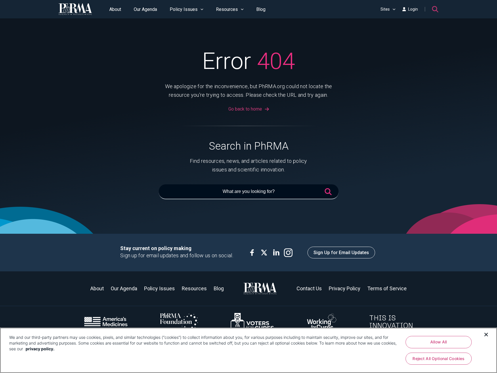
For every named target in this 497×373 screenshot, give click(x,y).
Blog (260, 9)
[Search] (435, 9)
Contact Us (309, 288)
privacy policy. (40, 348)
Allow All (438, 341)
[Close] (486, 334)
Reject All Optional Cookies (438, 358)
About (115, 9)
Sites (385, 9)
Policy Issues (184, 9)
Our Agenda (145, 9)
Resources (227, 9)
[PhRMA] (75, 9)
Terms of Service (387, 288)
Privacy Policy (344, 288)
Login (413, 9)
